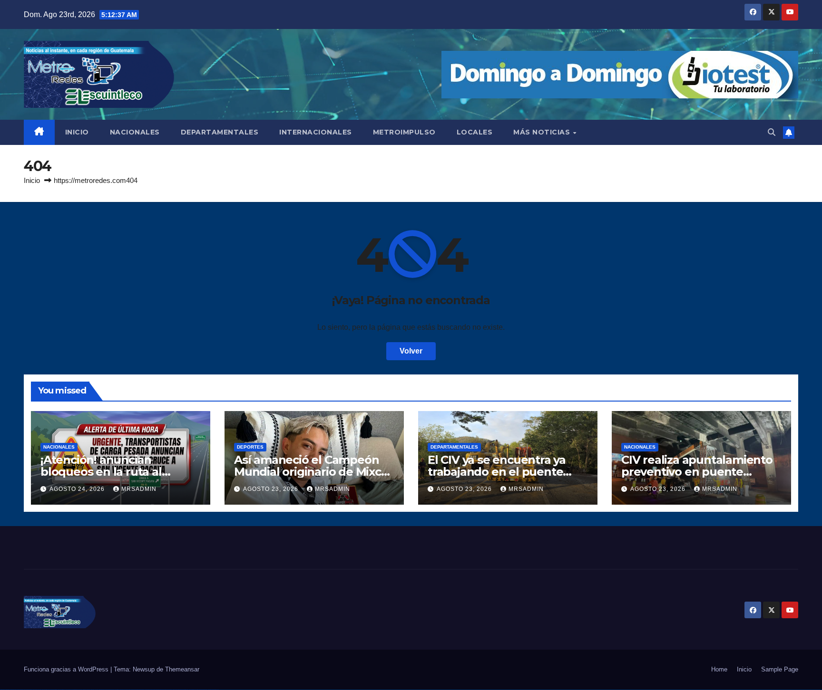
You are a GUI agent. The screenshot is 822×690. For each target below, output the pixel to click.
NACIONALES (135, 132)
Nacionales (59, 447)
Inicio (32, 180)
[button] (771, 132)
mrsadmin (139, 489)
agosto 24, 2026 (78, 489)
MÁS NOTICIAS (542, 132)
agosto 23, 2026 (271, 489)
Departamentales (454, 447)
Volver (411, 351)
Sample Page (779, 669)
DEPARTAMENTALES (220, 132)
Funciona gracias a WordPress (67, 669)
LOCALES (475, 132)
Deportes (250, 447)
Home (719, 669)
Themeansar (182, 669)
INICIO (77, 132)
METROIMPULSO (404, 132)
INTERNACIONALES (315, 132)
